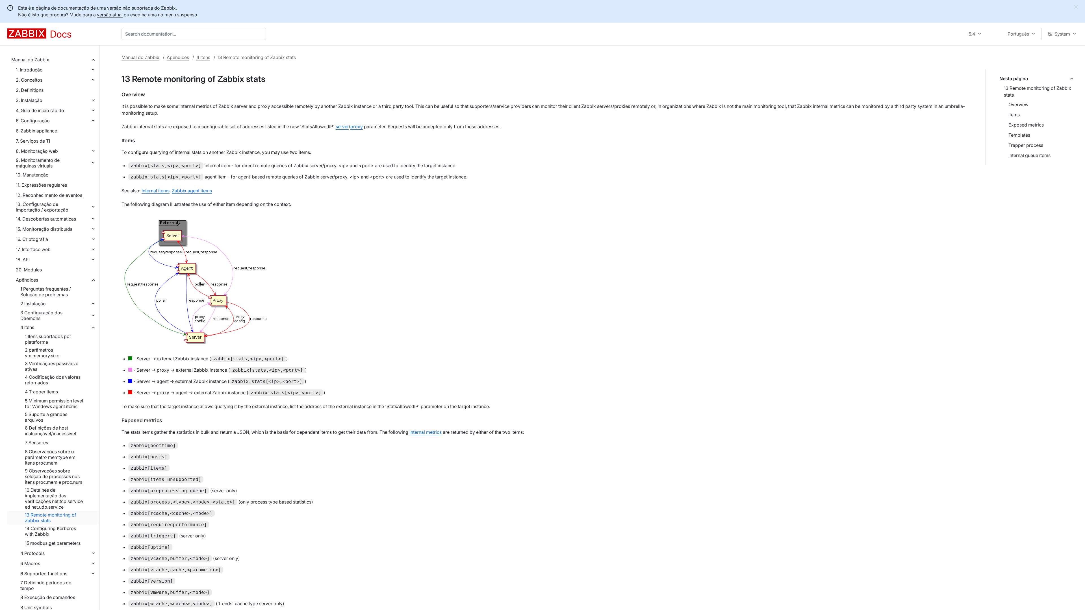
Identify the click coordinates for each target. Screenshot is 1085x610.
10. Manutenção (32, 175)
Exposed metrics (1026, 125)
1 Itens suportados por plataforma (48, 339)
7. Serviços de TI (33, 141)
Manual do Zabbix (30, 59)
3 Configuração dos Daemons (41, 315)
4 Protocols (32, 553)
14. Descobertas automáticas (46, 219)
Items (1014, 114)
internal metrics (425, 432)
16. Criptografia (32, 239)
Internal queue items (1029, 155)
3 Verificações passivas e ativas (51, 366)
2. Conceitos (29, 80)
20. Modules (29, 270)
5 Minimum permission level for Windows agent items (54, 403)
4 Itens (27, 327)
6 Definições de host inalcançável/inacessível (50, 430)
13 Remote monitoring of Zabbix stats (50, 517)
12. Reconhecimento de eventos (49, 195)
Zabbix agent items (192, 190)
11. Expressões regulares (41, 185)
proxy (356, 126)
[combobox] (194, 34)
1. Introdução (29, 70)
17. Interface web (33, 249)
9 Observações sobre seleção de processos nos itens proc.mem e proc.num (53, 476)
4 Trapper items (41, 392)
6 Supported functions (43, 573)
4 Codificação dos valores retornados (53, 379)
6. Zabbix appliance (36, 131)
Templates (1019, 135)
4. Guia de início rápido (40, 110)
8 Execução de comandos (47, 597)
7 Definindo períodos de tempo (45, 585)
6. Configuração (33, 120)
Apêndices (27, 280)
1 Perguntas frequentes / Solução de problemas (45, 291)
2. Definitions (30, 90)
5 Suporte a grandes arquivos (46, 417)
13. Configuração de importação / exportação (42, 207)
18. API (23, 259)
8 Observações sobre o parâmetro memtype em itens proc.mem (50, 457)
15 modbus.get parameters (53, 543)
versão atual (110, 15)
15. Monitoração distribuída (44, 229)
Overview (1018, 104)
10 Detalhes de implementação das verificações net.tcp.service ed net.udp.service (54, 498)
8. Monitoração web (37, 151)
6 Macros (30, 563)
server (342, 126)
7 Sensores (36, 442)
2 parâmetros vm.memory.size (42, 352)
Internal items (156, 190)
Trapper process (1025, 145)
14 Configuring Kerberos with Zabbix (50, 531)
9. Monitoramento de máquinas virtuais (38, 163)
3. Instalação (29, 100)
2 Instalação (33, 303)
